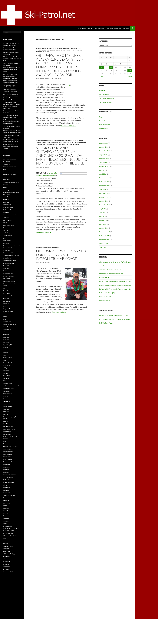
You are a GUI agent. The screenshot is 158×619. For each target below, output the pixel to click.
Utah (4, 538)
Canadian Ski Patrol (105, 277)
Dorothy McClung (8, 273)
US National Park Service (10, 536)
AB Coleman (6, 164)
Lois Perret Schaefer (8, 350)
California (6, 217)
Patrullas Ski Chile (105, 297)
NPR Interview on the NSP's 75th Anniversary (114, 319)
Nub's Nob (6, 409)
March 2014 (103, 193)
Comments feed (104, 124)
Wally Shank (6, 551)
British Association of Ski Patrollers (111, 273)
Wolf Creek (6, 566)
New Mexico (6, 401)
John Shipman (7, 329)
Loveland (47, 247)
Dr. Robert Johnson (8, 276)
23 (130, 70)
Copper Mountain (8, 253)
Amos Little (6, 179)
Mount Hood (7, 375)
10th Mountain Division (10, 159)
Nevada (5, 396)
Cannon (5, 228)
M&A (4, 355)
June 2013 (102, 212)
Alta (4, 177)
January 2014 (103, 201)
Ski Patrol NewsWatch (85, 28)
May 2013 (102, 216)
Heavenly (5, 303)
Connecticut (6, 250)
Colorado (63, 48)
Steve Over (6, 500)
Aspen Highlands (8, 190)
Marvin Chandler (8, 363)
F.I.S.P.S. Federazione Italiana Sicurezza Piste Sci (115, 281)
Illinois (5, 316)
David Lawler (7, 271)
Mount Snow (6, 378)
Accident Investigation (9, 167)
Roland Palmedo (60, 144)
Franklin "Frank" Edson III (10, 296)
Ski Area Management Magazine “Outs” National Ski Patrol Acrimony (11, 121)
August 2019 (103, 155)
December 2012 (104, 232)
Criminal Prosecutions (9, 260)
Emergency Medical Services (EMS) (64, 140)
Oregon (5, 414)
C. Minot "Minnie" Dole (44, 140)
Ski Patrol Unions (8, 477)
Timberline (6, 518)
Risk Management (8, 449)
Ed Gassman (6, 278)
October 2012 (104, 236)
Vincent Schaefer (8, 546)
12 (111, 67)
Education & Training (9, 281)
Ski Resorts (6, 480)
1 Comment (57, 79)
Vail (4, 541)
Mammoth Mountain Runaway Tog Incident (113, 315)
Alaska (38, 48)
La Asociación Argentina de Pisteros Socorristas (115, 289)
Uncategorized (7, 526)
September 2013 (104, 205)
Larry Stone (6, 342)
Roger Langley (7, 456)
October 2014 (104, 182)
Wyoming (46, 52)
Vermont (75, 144)
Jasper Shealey (7, 327)
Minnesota (6, 370)
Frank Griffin (7, 293)
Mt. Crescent (6, 381)
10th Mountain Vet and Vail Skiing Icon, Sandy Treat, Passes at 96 (12, 58)
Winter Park (6, 561)
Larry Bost (6, 339)
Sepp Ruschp (7, 467)
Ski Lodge (5, 472)
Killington (6, 334)
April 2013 (103, 220)
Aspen (44, 48)
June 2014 (102, 189)
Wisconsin (6, 564)
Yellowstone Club (8, 572)
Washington (6, 556)
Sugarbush (6, 508)
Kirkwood (6, 337)
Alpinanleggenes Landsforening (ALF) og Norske (115, 262)
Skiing (5, 485)
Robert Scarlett (7, 454)
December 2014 (104, 178)
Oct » (130, 76)
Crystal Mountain (8, 266)
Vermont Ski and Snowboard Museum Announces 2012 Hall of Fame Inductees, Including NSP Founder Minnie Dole (61, 155)
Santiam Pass (6, 464)
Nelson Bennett (7, 393)
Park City (5, 421)
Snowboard (6, 487)
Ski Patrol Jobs (99, 28)
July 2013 (102, 209)
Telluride (5, 513)
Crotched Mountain (8, 263)
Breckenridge (7, 204)
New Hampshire (7, 399)
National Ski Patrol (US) (107, 293)
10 (102, 67)
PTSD (4, 441)
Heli (68, 48)
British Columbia (8, 207)
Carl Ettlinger (7, 233)
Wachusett (6, 548)
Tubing (5, 523)
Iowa (4, 319)
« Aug (102, 76)
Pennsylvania (7, 431)
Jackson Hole (76, 48)
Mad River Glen (7, 357)
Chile (57, 48)
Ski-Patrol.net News (8, 482)
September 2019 (104, 151)
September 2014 (104, 185)
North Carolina (7, 406)
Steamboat (6, 498)
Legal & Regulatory (8, 345)
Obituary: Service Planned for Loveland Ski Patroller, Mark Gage (61, 255)
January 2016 (103, 162)
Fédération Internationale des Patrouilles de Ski (115, 285)
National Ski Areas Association (11, 386)
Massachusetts (7, 365)
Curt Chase (6, 268)
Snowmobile (6, 493)
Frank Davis (6, 291)
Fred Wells (6, 298)
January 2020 (103, 147)
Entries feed (103, 121)
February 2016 (104, 158)
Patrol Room (6, 424)
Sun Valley (6, 511)
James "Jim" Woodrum (9, 324)
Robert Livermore (8, 451)
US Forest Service (8, 533)
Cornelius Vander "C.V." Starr (11, 255)
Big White (6, 202)
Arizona (5, 185)
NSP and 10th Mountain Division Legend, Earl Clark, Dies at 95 (10, 110)
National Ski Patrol (43, 50)
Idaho (5, 314)
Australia (5, 197)
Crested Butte (7, 258)
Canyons (5, 230)
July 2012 (102, 247)
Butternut (6, 212)
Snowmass (6, 490)
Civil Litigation (7, 240)
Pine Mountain (80, 142)
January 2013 (103, 228)
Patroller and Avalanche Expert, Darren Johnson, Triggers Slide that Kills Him (10, 80)
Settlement (6, 469)
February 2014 (104, 197)
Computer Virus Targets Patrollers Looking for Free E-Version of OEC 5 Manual (11, 104)
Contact (126, 28)
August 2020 (103, 143)
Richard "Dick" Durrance (45, 144)
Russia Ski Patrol (104, 300)
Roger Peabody (7, 459)
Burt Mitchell (7, 210)
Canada (5, 222)
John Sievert (6, 332)
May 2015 (102, 170)
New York (6, 404)
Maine (5, 360)
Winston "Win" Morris (9, 559)
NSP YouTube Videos (106, 323)
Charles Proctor (7, 235)
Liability (5, 347)
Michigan (5, 368)
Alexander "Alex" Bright (9, 174)
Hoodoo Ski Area (8, 311)
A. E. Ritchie (6, 161)
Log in (101, 117)
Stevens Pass (6, 503)
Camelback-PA (7, 220)
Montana (5, 373)
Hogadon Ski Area (8, 309)
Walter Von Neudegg (9, 554)
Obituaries (55, 50)
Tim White (6, 516)
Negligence (6, 391)
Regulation (6, 444)
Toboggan (6, 521)
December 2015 (104, 166)
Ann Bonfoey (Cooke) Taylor (11, 182)
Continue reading (68, 126)
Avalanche (51, 48)
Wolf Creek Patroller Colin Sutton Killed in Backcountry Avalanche (11, 146)
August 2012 (103, 243)
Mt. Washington (54, 142)
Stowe (69, 144)
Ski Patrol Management (9, 475)
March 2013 (103, 224)
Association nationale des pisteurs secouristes (114, 266)
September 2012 (104, 239)
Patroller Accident (8, 426)
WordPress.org (104, 128)
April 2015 (103, 174)
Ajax (4, 169)
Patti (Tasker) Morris (9, 429)
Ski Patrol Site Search (114, 28)
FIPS (4, 288)
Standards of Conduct (9, 495)
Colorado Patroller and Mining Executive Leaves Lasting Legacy (11, 69)
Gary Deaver (6, 301)
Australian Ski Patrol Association (110, 270)
